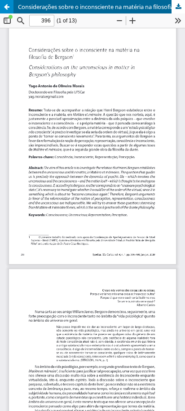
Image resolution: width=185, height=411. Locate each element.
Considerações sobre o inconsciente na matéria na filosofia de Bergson (101, 7)
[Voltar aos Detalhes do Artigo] (6, 6)
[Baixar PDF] (178, 6)
